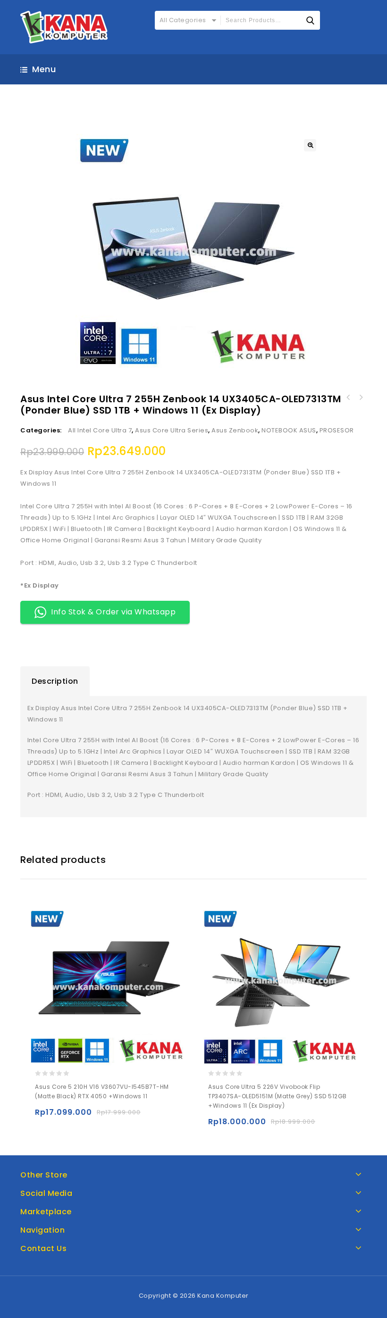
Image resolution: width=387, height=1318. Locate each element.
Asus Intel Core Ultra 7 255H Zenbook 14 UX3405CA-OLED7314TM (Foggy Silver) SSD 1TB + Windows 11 (348, 397)
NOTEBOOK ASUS (288, 430)
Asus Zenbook (234, 430)
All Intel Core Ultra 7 (100, 430)
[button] (310, 145)
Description (55, 681)
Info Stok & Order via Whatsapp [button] (113, 611)
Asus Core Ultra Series (171, 430)
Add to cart (44, 1116)
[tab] (55, 681)
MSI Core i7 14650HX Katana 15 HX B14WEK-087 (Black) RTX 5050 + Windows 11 (360, 397)
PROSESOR (337, 430)
